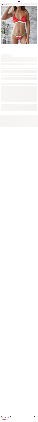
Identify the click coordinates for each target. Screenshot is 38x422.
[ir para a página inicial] (19, 2)
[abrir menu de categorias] (1, 1)
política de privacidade (6, 417)
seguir (35, 89)
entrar (36, 1)
